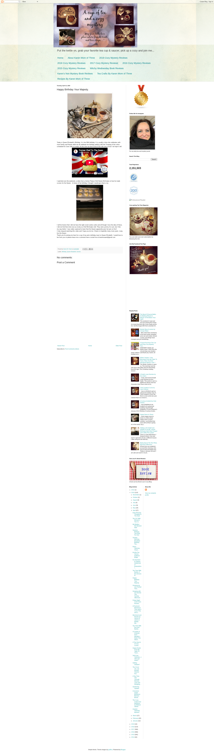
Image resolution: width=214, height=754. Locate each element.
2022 (133, 490)
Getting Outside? (136, 663)
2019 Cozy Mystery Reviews (113, 58)
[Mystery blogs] (141, 108)
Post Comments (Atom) (72, 349)
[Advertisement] (89, 328)
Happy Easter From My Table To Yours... (137, 650)
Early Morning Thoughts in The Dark (137, 514)
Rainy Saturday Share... (136, 548)
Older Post (119, 346)
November (136, 495)
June (134, 505)
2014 (133, 737)
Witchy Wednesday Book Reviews (107, 68)
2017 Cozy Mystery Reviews (104, 63)
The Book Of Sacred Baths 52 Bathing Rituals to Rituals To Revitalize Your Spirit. (148, 317)
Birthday (64, 251)
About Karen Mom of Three (81, 58)
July (134, 502)
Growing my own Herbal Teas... (137, 587)
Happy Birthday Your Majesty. (136, 580)
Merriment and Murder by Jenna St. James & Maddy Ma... (137, 619)
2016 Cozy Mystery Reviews (136, 63)
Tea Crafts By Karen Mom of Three (114, 73)
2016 (133, 732)
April (134, 510)
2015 (133, 734)
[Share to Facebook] (90, 249)
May (134, 508)
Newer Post (60, 346)
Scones (79, 251)
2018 (133, 727)
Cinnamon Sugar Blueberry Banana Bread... (136, 694)
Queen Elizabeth (71, 251)
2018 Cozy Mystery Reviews (71, 63)
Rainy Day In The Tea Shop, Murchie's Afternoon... (148, 443)
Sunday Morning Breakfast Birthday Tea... (136, 541)
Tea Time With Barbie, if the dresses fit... (137, 573)
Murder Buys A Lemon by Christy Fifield (147, 330)
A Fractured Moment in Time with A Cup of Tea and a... (137, 609)
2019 (133, 724)
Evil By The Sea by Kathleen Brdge (136, 555)
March (135, 715)
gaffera (110, 749)
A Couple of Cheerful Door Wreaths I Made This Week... (137, 635)
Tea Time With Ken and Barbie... (137, 627)
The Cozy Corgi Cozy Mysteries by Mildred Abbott (137, 703)
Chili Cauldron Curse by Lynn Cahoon (147, 388)
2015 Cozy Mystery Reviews (71, 68)
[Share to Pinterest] (92, 249)
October (135, 497)
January (135, 721)
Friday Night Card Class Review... (137, 601)
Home (60, 58)
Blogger (123, 749)
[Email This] (83, 249)
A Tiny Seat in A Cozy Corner (137, 643)
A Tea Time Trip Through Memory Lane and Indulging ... (137, 680)
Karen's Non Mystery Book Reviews (75, 73)
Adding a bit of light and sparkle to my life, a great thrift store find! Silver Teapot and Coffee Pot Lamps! (148, 430)
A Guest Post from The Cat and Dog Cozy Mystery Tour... (148, 344)
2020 (133, 492)
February (136, 718)
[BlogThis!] (86, 249)
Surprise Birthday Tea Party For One (136, 532)
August (135, 500)
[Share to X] (88, 249)
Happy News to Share (146, 414)
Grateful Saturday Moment (136, 710)
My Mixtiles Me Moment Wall (137, 526)
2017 (133, 729)
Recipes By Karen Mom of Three (73, 79)
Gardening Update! (136, 687)
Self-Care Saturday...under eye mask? (137, 658)
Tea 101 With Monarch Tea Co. (137, 520)
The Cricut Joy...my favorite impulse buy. (136, 670)
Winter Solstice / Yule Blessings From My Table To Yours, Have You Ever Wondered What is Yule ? (148, 360)
